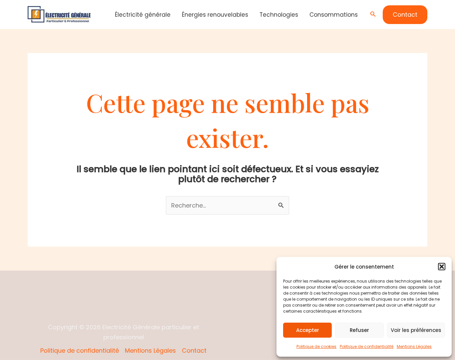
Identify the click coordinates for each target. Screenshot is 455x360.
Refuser (359, 330)
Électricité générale (143, 15)
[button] (441, 266)
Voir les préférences (416, 330)
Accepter (307, 330)
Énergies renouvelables (215, 15)
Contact (194, 350)
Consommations (333, 15)
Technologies (278, 15)
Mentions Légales (414, 346)
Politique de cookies (316, 346)
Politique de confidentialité (366, 346)
